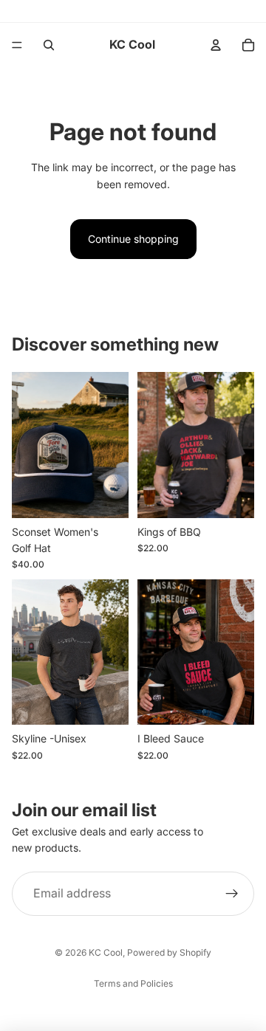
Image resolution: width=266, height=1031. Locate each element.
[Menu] (17, 45)
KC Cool (106, 952)
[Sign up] (232, 892)
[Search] (49, 45)
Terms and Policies (133, 983)
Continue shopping (133, 238)
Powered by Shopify (169, 952)
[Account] (216, 45)
